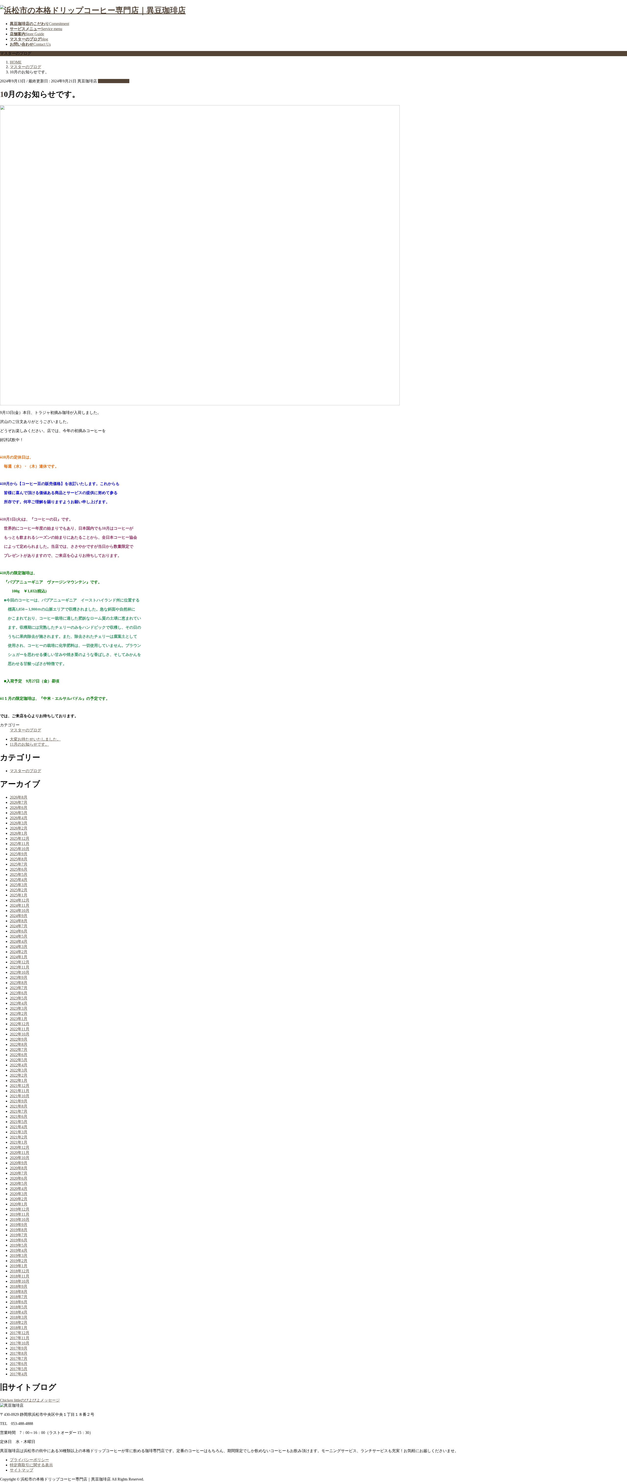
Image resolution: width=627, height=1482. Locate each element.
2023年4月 (18, 1003)
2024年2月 (18, 952)
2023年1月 (18, 1019)
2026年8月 (18, 797)
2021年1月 (18, 1142)
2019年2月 (18, 1261)
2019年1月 (18, 1266)
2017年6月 (18, 1364)
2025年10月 (19, 849)
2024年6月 (18, 931)
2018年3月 (18, 1317)
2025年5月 (18, 874)
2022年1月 (18, 1080)
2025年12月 (19, 838)
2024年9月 (18, 916)
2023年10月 (19, 972)
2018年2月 (18, 1322)
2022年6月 (18, 1055)
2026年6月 (18, 807)
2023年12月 (19, 962)
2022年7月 (18, 1050)
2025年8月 (18, 859)
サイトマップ (21, 1470)
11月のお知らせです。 (29, 744)
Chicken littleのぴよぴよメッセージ (30, 1400)
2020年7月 (18, 1173)
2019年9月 (18, 1225)
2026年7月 (18, 802)
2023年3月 (18, 1008)
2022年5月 (18, 1060)
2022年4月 (18, 1065)
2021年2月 (18, 1137)
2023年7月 (18, 988)
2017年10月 (19, 1343)
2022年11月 (19, 1029)
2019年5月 (18, 1245)
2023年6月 (18, 993)
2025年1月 (18, 895)
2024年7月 (18, 926)
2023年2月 (18, 1013)
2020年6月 (18, 1178)
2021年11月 (19, 1091)
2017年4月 (18, 1374)
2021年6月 (18, 1116)
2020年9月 (18, 1163)
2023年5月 (18, 998)
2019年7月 (18, 1235)
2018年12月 (19, 1271)
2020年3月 (18, 1194)
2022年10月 (19, 1034)
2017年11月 (19, 1338)
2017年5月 (18, 1369)
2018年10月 (19, 1281)
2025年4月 (18, 880)
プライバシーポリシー (29, 1460)
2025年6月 (18, 869)
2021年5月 (18, 1122)
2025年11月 (19, 844)
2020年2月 (18, 1199)
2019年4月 (18, 1250)
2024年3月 (18, 947)
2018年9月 (18, 1286)
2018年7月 (18, 1297)
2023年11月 (19, 967)
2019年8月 (18, 1230)
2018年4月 (18, 1312)
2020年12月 (19, 1147)
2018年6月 (18, 1302)
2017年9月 (18, 1348)
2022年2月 (18, 1075)
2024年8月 (18, 921)
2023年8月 (18, 983)
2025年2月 (18, 890)
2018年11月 (19, 1276)
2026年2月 (18, 828)
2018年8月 (18, 1292)
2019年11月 (19, 1214)
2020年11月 (19, 1152)
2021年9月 (18, 1101)
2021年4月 (18, 1127)
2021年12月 (19, 1086)
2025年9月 (18, 854)
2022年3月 (18, 1070)
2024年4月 (18, 941)
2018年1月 (18, 1328)
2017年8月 (18, 1353)
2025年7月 (18, 864)
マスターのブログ (113, 81)
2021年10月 (19, 1096)
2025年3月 (18, 885)
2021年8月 (18, 1106)
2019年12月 (19, 1209)
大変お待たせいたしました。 (35, 739)
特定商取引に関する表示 (31, 1465)
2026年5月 (18, 813)
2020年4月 (18, 1189)
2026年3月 (18, 823)
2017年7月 (18, 1358)
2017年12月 (19, 1333)
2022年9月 (18, 1039)
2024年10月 (19, 910)
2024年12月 (19, 900)
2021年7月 (18, 1111)
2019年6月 (18, 1240)
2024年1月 (18, 957)
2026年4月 (18, 818)
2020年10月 (19, 1158)
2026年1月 (18, 833)
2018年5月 (18, 1307)
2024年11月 (19, 905)
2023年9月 (18, 977)
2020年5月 (18, 1183)
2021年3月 (18, 1132)
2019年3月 (18, 1255)
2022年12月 (19, 1024)
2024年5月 (18, 936)
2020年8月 (18, 1168)
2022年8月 (18, 1044)
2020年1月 (18, 1204)
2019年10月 (19, 1219)
